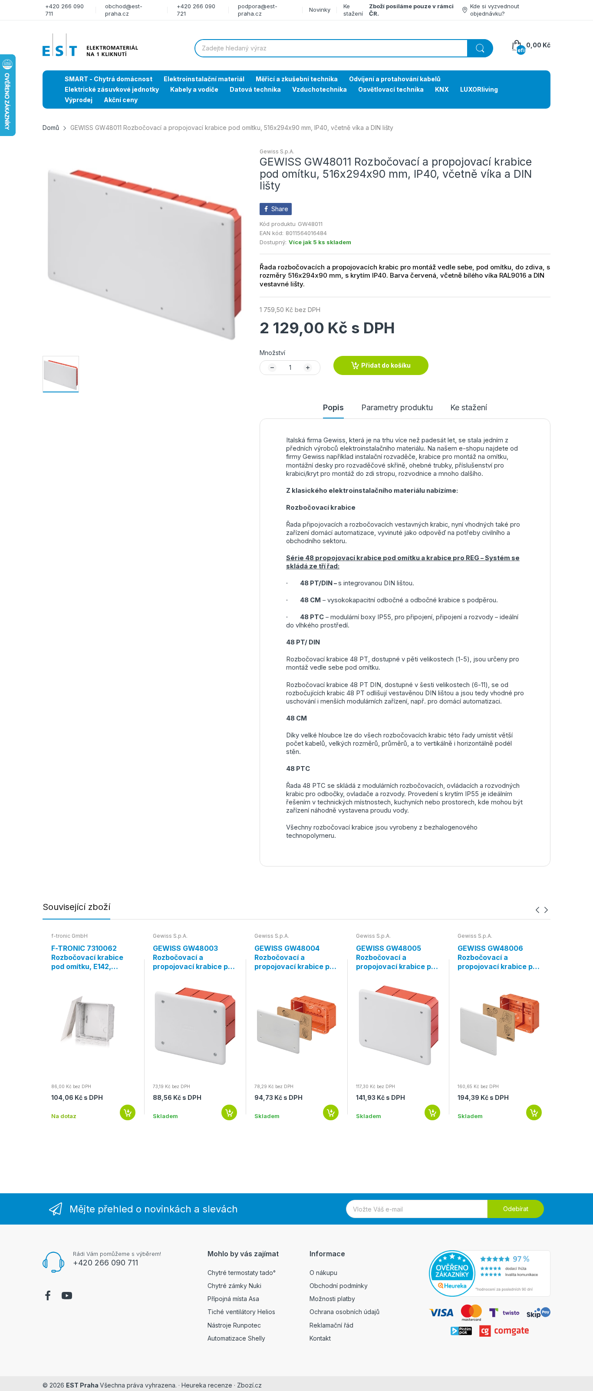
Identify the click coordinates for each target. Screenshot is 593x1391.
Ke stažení (353, 10)
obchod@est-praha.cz (123, 10)
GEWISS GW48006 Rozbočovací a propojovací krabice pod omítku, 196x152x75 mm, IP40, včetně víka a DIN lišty (500, 957)
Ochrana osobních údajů (344, 1311)
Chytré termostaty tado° (242, 1272)
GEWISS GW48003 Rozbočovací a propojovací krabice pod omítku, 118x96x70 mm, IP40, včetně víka (195, 957)
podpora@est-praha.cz (257, 10)
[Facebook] (48, 1297)
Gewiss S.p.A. (277, 151)
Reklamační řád (331, 1325)
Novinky (319, 9)
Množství (272, 352)
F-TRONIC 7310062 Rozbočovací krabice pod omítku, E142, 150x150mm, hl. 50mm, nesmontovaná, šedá (89, 957)
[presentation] (537, 910)
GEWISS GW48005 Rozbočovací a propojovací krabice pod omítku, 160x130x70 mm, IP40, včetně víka (398, 957)
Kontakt (320, 1338)
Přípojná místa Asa (233, 1298)
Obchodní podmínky (339, 1285)
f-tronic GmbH (69, 936)
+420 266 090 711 (105, 1262)
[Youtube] (67, 1297)
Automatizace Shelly (236, 1338)
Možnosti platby (332, 1298)
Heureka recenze (206, 1385)
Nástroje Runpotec (234, 1325)
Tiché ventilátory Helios (241, 1311)
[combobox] (343, 48)
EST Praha (82, 1385)
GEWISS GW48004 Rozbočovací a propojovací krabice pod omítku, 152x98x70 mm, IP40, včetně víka (296, 957)
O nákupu (323, 1272)
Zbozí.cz (249, 1385)
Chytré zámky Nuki (234, 1285)
